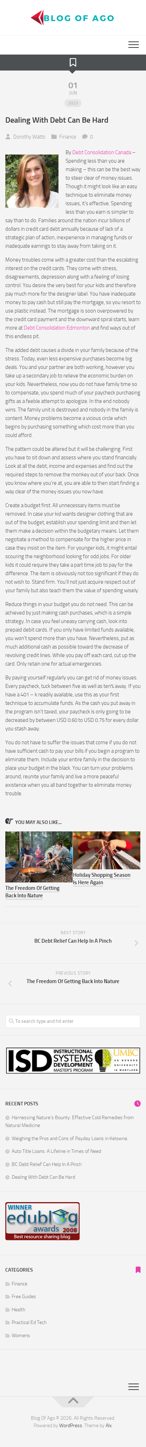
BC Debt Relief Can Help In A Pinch (47, 1164)
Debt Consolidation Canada (101, 152)
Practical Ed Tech (29, 1322)
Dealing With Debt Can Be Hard (43, 1177)
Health (18, 1310)
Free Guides (24, 1297)
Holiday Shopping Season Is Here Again (101, 879)
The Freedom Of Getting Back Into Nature (32, 892)
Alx (109, 1426)
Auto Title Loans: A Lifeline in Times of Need (56, 1151)
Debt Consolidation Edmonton (57, 328)
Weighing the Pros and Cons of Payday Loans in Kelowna (69, 1138)
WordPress (70, 1426)
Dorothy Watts (29, 137)
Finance (67, 137)
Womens (21, 1336)
